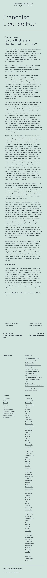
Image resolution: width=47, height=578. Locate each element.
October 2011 (28, 491)
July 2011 (27, 497)
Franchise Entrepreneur (9, 411)
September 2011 (29, 493)
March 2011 (28, 505)
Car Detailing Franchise (23, 4)
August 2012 (28, 482)
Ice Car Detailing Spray (31, 375)
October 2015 (28, 403)
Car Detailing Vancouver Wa (32, 358)
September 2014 (29, 430)
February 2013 (28, 470)
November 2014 (29, 426)
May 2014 (27, 438)
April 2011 (27, 503)
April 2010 (27, 528)
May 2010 (27, 526)
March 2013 (28, 468)
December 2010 (29, 512)
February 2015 (28, 419)
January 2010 (28, 535)
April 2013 (27, 466)
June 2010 (27, 524)
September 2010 (29, 518)
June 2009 (28, 549)
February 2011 (28, 507)
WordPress (16, 572)
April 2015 (27, 415)
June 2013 (27, 461)
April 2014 (27, 440)
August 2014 (28, 432)
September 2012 (29, 480)
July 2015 (27, 409)
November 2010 (29, 514)
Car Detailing (6, 398)
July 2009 (27, 547)
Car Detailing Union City (31, 360)
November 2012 (29, 476)
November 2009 (29, 539)
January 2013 (28, 472)
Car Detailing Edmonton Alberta (33, 377)
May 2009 (27, 552)
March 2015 (28, 417)
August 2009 (28, 545)
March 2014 (28, 442)
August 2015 (28, 407)
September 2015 (29, 405)
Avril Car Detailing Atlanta (31, 369)
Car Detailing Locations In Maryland (34, 386)
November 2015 (29, 400)
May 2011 (27, 501)
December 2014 (29, 424)
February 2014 (28, 445)
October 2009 (28, 541)
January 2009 (28, 560)
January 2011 (28, 510)
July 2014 (27, 434)
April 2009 (27, 554)
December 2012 (29, 474)
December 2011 (29, 486)
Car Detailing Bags (30, 383)
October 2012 (28, 478)
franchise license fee (37, 325)
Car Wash (5, 403)
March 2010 (28, 531)
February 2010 (28, 533)
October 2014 (28, 428)
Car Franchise (9, 325)
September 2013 (29, 455)
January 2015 (28, 421)
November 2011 (29, 489)
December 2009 (29, 537)
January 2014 (28, 447)
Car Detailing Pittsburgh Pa (32, 371)
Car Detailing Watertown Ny (32, 390)
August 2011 (28, 495)
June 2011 (27, 499)
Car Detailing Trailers (30, 367)
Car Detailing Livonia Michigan (33, 365)
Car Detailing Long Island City (32, 388)
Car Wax (5, 405)
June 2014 (27, 436)
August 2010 (28, 520)
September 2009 (29, 543)
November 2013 (29, 451)
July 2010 (27, 522)
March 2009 (28, 556)
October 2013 (28, 453)
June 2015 (27, 411)
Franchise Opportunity (9, 415)
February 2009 (29, 558)
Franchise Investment (8, 413)
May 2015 (27, 413)
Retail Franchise (7, 417)
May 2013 (27, 463)
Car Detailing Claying (30, 373)
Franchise (40, 323)
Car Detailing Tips (29, 362)
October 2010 (28, 516)
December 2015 (29, 398)
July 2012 (27, 484)
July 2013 (27, 459)
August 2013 (28, 457)
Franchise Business (8, 409)
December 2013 (29, 449)
